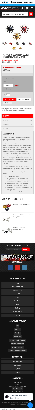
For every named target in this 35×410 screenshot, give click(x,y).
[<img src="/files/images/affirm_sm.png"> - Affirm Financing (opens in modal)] (17, 3)
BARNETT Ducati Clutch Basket (21, 204)
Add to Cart (10, 99)
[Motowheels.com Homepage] (9, 8)
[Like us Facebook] (10, 267)
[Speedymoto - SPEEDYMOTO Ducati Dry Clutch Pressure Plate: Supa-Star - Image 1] (17, 32)
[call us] (21, 8)
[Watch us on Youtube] (17, 267)
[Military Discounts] (17, 257)
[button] (17, 14)
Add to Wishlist (24, 99)
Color (5, 81)
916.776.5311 (17, 389)
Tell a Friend (7, 103)
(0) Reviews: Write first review (10, 60)
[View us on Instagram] (24, 267)
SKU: (3, 62)
